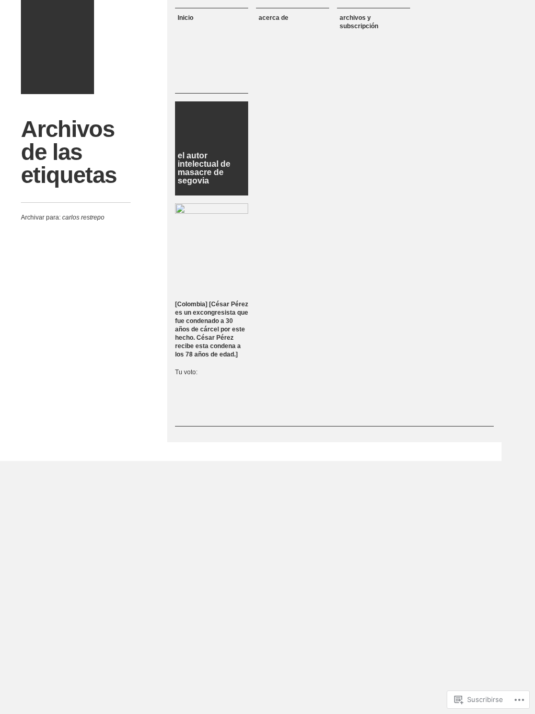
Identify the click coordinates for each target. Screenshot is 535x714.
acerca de (273, 17)
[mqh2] (57, 47)
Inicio (185, 17)
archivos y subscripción (359, 22)
